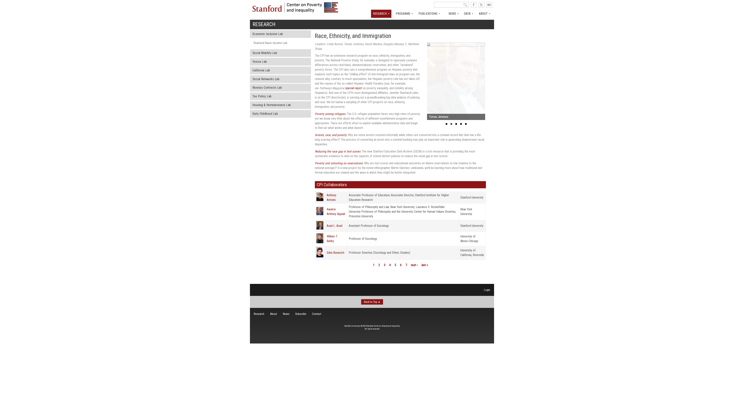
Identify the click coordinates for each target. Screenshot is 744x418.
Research (380, 13)
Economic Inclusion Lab (267, 34)
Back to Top (370, 302)
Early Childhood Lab (265, 114)
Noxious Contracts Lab (267, 87)
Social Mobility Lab (264, 53)
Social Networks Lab (266, 79)
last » (425, 265)
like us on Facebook (474, 5)
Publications (428, 13)
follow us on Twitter (481, 5)
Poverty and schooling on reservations (339, 163)
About (483, 13)
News (453, 13)
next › (414, 265)
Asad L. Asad (334, 226)
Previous (421, 82)
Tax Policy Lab (262, 96)
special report (353, 88)
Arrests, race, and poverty (331, 135)
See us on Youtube (489, 5)
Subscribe (300, 314)
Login (487, 290)
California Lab (261, 70)
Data (467, 13)
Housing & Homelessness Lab (271, 105)
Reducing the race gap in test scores (337, 151)
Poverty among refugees (330, 114)
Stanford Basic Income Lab (271, 43)
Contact (316, 314)
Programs (403, 13)
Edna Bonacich (335, 252)
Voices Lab (259, 61)
